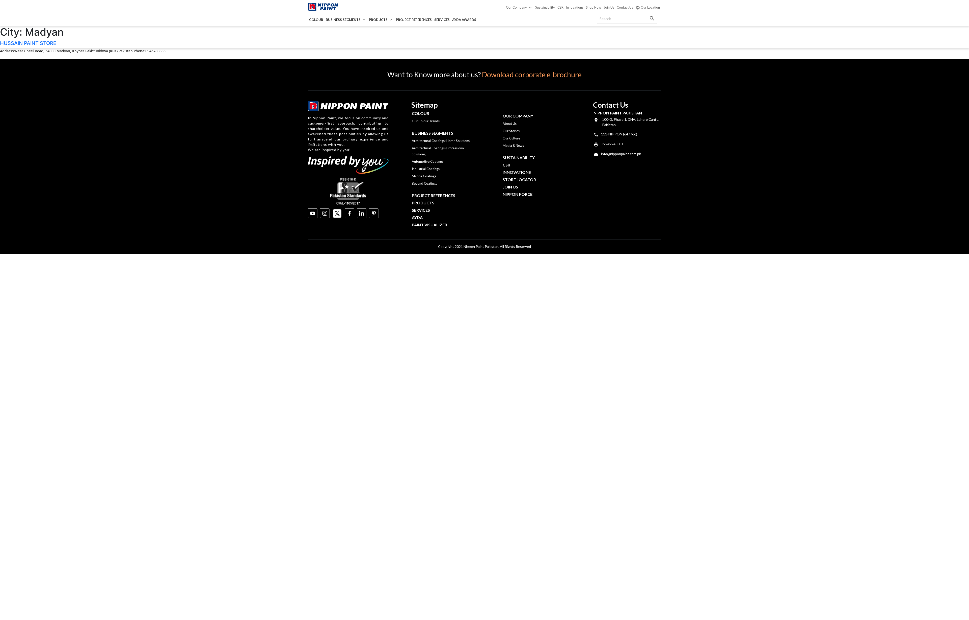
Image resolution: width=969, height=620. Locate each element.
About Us (510, 124)
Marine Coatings (424, 176)
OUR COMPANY (518, 115)
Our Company (516, 7)
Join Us (609, 7)
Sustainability (545, 7)
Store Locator (519, 179)
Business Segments (343, 20)
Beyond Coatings (424, 183)
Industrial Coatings (426, 169)
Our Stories (511, 131)
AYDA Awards (464, 20)
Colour (316, 20)
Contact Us (625, 7)
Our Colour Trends (426, 121)
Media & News (513, 146)
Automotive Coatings (427, 161)
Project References (414, 20)
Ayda (417, 217)
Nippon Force (517, 194)
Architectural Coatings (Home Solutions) (441, 141)
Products (378, 20)
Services (442, 20)
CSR (560, 7)
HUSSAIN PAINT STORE (28, 43)
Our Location (650, 7)
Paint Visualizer (429, 224)
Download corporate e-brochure (532, 74)
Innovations (574, 7)
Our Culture (511, 138)
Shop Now (593, 7)
